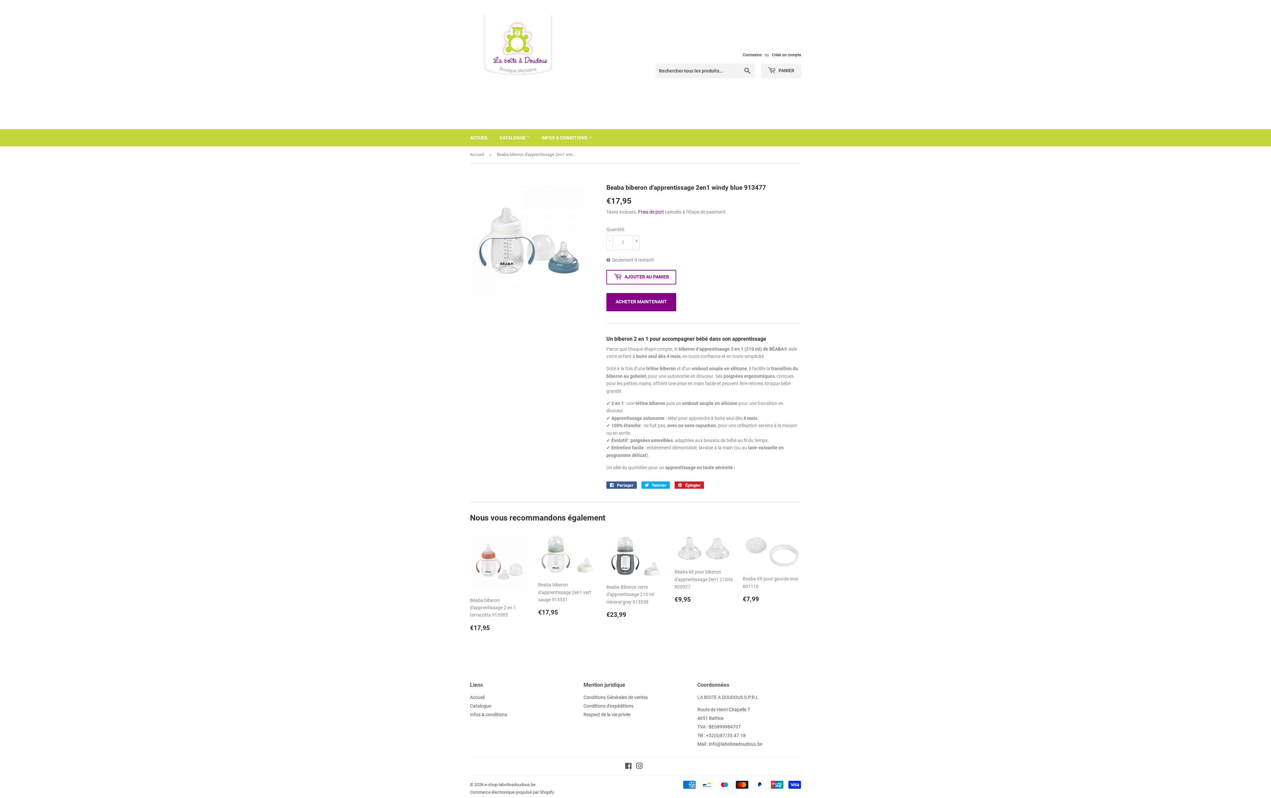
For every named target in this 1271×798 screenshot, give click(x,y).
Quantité (615, 229)
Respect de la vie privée (607, 714)
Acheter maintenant (641, 301)
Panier (785, 70)
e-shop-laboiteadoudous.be (510, 784)
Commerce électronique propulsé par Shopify (512, 792)
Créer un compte (786, 55)
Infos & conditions (565, 137)
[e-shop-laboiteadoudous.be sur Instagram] (639, 767)
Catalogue (513, 137)
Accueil (479, 137)
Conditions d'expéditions (609, 706)
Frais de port (651, 212)
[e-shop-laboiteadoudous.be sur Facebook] (628, 767)
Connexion (752, 55)
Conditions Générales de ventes (616, 697)
